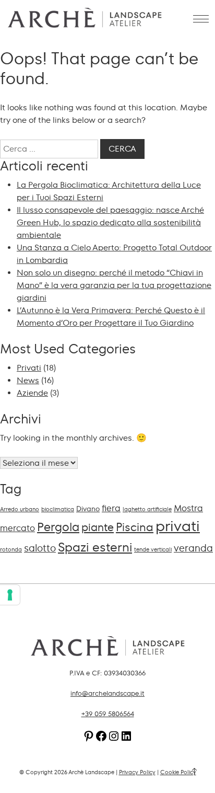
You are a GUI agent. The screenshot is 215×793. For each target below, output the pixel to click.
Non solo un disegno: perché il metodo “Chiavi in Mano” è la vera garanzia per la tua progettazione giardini (114, 285)
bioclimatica (57, 509)
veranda (193, 548)
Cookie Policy (178, 772)
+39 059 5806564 (107, 714)
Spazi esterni (95, 547)
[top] (194, 772)
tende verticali (153, 549)
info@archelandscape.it (107, 693)
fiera (111, 508)
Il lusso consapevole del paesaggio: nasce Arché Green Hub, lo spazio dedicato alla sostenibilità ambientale (110, 222)
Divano (88, 508)
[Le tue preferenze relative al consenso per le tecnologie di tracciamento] (10, 595)
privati (178, 526)
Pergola (58, 527)
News (28, 380)
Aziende (32, 393)
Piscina (134, 527)
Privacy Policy (137, 772)
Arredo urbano (19, 509)
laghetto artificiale (147, 509)
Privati (29, 368)
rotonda (11, 549)
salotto (40, 548)
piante (97, 527)
